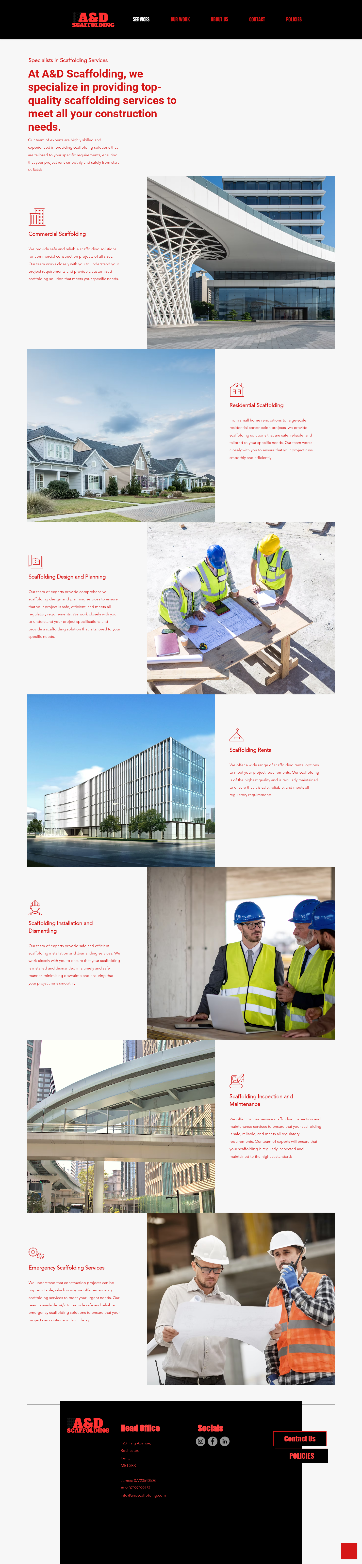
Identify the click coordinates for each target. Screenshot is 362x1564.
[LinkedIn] (225, 1441)
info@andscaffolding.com (143, 1495)
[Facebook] (212, 1441)
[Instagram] (200, 1441)
